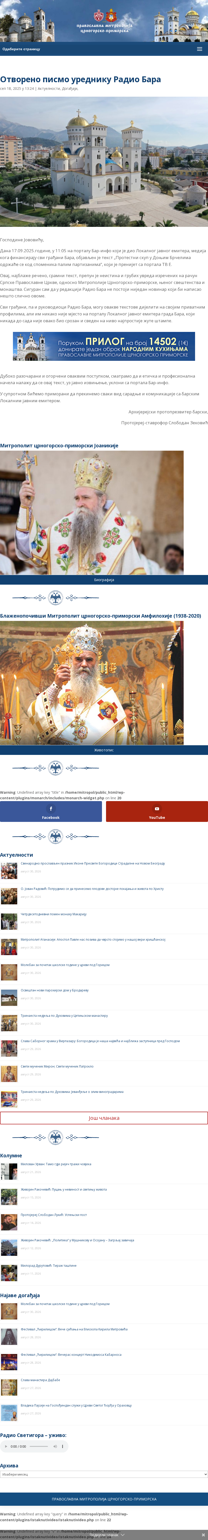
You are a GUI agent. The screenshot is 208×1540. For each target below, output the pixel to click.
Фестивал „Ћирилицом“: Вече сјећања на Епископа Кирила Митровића (74, 1329)
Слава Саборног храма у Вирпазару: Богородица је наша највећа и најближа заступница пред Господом (100, 1041)
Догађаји (69, 88)
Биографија (104, 579)
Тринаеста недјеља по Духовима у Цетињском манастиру (64, 1015)
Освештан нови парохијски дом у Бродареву (55, 990)
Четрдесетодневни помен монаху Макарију (53, 914)
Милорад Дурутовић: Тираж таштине (49, 1265)
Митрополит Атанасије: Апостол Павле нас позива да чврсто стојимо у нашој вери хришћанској (93, 939)
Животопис (104, 750)
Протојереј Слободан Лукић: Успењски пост (54, 1215)
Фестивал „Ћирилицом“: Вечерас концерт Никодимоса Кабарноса (71, 1354)
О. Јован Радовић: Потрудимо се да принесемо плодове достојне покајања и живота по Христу (92, 889)
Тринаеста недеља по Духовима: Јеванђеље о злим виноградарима (72, 1092)
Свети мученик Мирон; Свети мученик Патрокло (57, 1066)
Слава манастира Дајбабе (40, 1380)
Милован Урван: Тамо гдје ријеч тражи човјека (56, 1164)
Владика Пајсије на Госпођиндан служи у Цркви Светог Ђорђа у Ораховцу (76, 1405)
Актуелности (49, 88)
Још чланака (104, 1117)
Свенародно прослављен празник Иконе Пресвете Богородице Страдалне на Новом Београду (93, 863)
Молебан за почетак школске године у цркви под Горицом (65, 965)
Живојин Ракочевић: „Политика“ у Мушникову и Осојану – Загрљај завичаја (77, 1240)
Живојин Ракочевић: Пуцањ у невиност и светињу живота (64, 1189)
